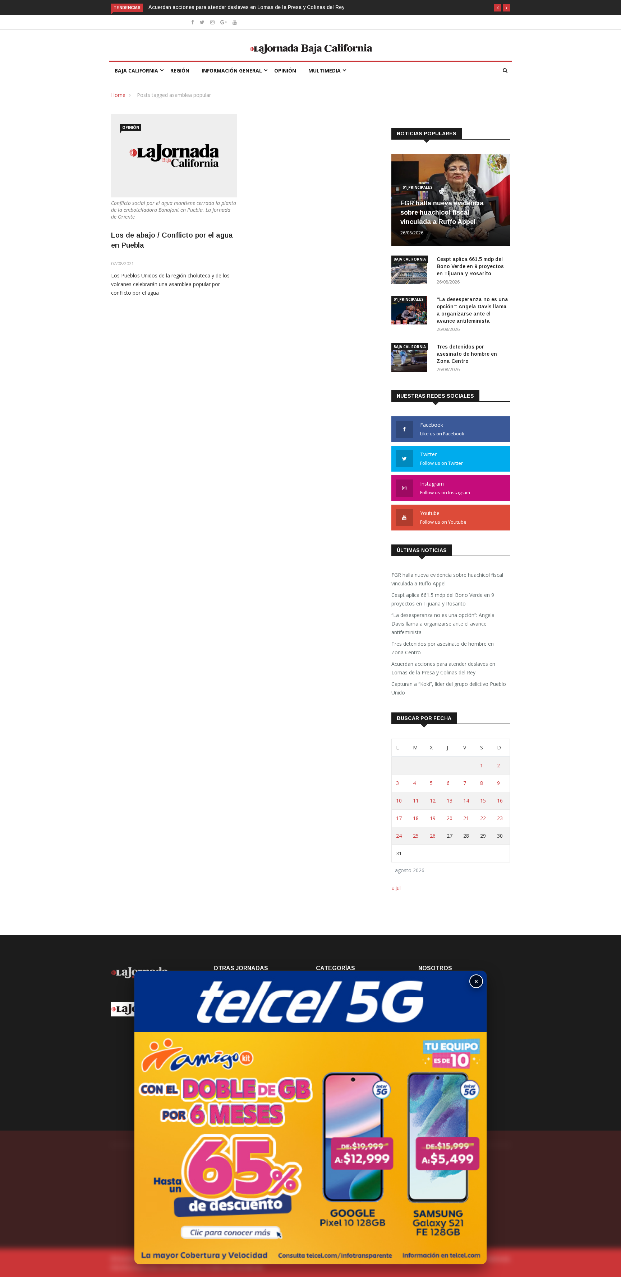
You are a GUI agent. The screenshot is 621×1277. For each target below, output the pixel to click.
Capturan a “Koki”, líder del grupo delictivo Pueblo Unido (448, 688)
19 (433, 818)
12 (433, 800)
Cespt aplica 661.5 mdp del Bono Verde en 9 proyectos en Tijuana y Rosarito (470, 266)
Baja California (136, 70)
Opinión (285, 70)
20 (449, 818)
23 (500, 818)
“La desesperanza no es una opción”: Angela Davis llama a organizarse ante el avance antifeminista (442, 624)
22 (483, 818)
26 (433, 835)
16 (500, 800)
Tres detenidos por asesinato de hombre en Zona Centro (467, 354)
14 (466, 800)
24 (399, 835)
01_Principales (417, 187)
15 (483, 800)
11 (416, 800)
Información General (232, 70)
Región (179, 70)
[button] (497, 7)
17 (399, 818)
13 (449, 800)
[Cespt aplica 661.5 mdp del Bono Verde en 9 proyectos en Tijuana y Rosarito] (411, 271)
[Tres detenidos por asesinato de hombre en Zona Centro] (411, 358)
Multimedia (324, 70)
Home (118, 95)
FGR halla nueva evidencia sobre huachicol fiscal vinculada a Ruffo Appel (442, 212)
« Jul (396, 888)
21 (466, 818)
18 (416, 818)
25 (416, 835)
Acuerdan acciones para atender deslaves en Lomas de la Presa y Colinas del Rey (246, 7)
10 (399, 800)
